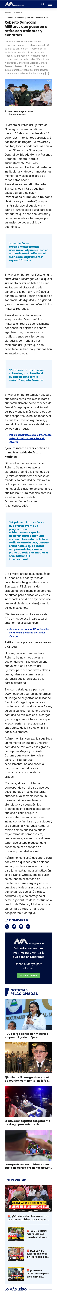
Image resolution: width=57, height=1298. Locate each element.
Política (18, 13)
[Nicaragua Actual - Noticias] (14, 4)
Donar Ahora (28, 975)
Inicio (8, 13)
